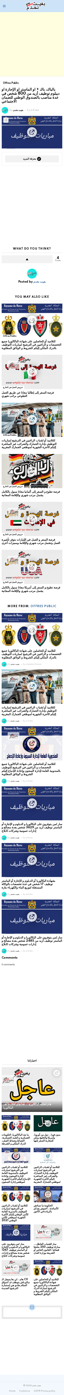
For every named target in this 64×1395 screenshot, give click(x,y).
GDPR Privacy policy (44, 1391)
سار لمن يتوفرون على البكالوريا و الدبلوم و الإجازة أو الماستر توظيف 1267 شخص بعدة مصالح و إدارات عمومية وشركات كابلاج (16, 1250)
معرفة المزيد (29, 158)
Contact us (24, 1391)
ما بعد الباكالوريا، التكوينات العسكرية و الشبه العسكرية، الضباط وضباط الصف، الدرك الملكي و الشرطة (16, 1139)
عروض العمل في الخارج (13, 387)
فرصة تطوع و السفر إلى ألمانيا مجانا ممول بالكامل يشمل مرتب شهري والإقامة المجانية (31, 493)
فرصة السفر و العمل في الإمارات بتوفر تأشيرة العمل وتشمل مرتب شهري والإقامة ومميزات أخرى (31, 541)
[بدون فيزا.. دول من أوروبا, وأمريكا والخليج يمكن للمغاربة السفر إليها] (48, 1123)
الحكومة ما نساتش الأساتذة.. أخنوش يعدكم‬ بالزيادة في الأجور (46, 1208)
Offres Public (9, 336)
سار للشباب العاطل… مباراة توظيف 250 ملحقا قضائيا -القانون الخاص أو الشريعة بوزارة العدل (47, 1248)
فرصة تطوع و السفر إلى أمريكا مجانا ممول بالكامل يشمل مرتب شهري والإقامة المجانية (31, 589)
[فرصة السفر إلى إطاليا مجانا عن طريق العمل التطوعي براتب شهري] (32, 372)
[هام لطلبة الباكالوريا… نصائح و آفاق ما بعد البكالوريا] (32, 1089)
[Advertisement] (32, 44)
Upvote (27, 259)
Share (6, 120)
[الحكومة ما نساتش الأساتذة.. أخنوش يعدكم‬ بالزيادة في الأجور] (48, 1194)
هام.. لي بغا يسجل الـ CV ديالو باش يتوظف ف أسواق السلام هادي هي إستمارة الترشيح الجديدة (16, 1284)
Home (12, 1391)
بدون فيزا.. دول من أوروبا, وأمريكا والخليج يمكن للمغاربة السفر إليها (47, 1137)
